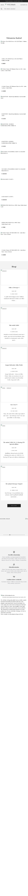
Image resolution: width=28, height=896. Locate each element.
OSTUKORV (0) (23, 4)
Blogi (14, 266)
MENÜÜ (2, 4)
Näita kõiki (14, 505)
